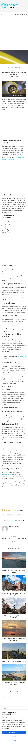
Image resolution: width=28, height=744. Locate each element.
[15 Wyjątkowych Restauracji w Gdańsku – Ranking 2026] (14, 583)
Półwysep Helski (10, 514)
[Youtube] (22, 14)
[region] (14, 727)
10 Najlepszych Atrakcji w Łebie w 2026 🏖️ (14, 661)
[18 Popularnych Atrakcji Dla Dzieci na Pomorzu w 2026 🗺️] (14, 628)
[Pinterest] (20, 14)
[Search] (26, 14)
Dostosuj (14, 736)
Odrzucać (14, 740)
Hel (3, 514)
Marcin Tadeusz (15, 76)
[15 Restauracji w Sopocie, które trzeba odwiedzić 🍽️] (14, 672)
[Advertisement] (14, 31)
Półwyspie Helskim (6, 474)
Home (3, 66)
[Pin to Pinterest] (21, 520)
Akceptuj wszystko (14, 732)
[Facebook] (15, 14)
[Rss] (24, 14)
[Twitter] (17, 14)
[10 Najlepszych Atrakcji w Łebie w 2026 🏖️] (14, 651)
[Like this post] (16, 520)
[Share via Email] (23, 520)
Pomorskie (10, 66)
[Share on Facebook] (18, 520)
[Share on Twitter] (19, 520)
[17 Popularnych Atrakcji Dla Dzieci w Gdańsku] (14, 606)
